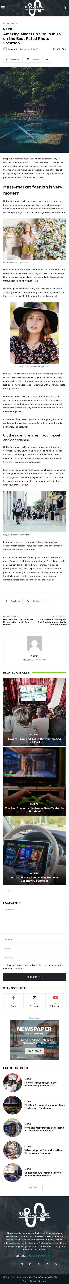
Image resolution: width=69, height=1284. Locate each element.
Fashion (14, 23)
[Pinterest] (39, 1264)
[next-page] (10, 891)
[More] (47, 59)
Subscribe (56, 996)
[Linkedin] (30, 1264)
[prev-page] (5, 891)
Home (6, 23)
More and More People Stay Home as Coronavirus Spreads (35, 879)
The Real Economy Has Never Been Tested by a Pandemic (34, 810)
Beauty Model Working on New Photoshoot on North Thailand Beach (52, 622)
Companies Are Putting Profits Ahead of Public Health (42, 1174)
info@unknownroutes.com (40, 1256)
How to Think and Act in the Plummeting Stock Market (34, 740)
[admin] (5, 49)
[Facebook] (13, 1264)
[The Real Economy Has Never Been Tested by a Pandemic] (34, 781)
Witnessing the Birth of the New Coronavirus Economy (43, 1152)
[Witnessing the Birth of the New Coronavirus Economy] (12, 1150)
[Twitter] (56, 1264)
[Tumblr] (47, 1264)
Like (13, 996)
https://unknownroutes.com (34, 660)
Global (34, 735)
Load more (33, 1187)
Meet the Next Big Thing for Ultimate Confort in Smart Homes (18, 622)
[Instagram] (22, 1264)
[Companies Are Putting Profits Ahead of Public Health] (12, 1172)
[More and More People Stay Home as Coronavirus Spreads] (34, 850)
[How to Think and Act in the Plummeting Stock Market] (34, 712)
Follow (34, 996)
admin (14, 49)
